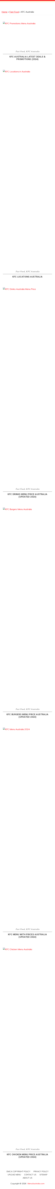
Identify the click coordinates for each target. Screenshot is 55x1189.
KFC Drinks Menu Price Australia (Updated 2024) (27, 495)
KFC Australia (32, 51)
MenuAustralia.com (36, 1183)
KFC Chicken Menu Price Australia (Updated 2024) (27, 1155)
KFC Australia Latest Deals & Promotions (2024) (27, 57)
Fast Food (14, 12)
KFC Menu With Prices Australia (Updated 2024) (27, 935)
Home (4, 12)
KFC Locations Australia (27, 276)
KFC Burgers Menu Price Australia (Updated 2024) (27, 715)
